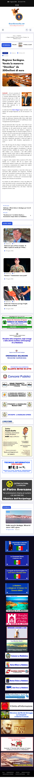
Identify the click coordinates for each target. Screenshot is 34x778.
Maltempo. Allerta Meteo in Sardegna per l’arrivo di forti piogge (17, 208)
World (8, 511)
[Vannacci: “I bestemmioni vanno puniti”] (17, 265)
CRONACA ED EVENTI (26, 773)
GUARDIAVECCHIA (10, 773)
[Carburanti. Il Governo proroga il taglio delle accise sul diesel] (17, 293)
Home (3, 773)
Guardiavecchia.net (16, 23)
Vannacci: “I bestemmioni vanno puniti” (15, 275)
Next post (5, 212)
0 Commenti (6, 55)
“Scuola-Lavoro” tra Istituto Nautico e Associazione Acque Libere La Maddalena (14, 215)
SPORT (28, 775)
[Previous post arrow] (30, 208)
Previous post (6, 205)
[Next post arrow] (30, 215)
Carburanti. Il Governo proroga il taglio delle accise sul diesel (15, 304)
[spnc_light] (30, 29)
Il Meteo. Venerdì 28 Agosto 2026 (14, 528)
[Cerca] (26, 30)
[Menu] (3, 30)
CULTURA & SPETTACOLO (20, 775)
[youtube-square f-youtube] (18, 5)
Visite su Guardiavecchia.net (7, 423)
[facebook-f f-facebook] (16, 5)
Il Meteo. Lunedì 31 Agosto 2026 (22, 44)
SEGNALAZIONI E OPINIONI (8, 775)
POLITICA (5, 53)
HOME (5, 511)
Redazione (14, 53)
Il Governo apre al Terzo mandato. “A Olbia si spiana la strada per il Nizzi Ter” (15, 246)
